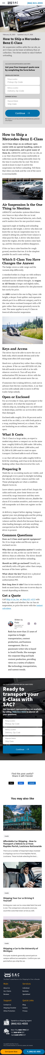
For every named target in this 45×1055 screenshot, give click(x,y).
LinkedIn (31, 783)
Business (25, 991)
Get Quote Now (11, 1052)
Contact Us (7, 1005)
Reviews (6, 994)
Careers (25, 1008)
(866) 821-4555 (35, 3)
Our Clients (7, 991)
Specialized (26, 994)
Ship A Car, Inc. (13, 599)
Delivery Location (13, 88)
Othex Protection (9, 1011)
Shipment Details (13, 101)
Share (21, 783)
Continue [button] (20, 113)
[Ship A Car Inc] (13, 2)
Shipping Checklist (9, 1008)
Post (11, 783)
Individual (25, 988)
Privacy (24, 1011)
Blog (24, 1005)
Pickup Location (12, 79)
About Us (6, 988)
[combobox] (20, 104)
